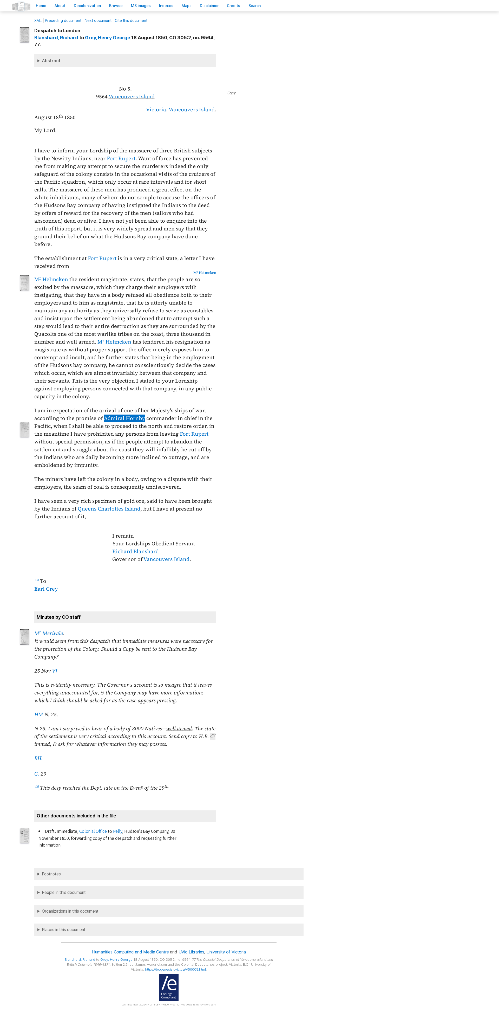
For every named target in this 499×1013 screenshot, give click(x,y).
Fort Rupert (121, 158)
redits (233, 5)
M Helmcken (204, 272)
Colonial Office (93, 831)
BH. (38, 758)
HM (38, 714)
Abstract (51, 60)
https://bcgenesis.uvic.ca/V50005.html (175, 969)
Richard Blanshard (135, 551)
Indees (166, 5)
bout (60, 5)
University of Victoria (226, 951)
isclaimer (209, 5)
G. (36, 773)
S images (141, 5)
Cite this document (131, 20)
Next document (98, 20)
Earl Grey (46, 588)
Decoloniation (87, 5)
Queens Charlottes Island (109, 508)
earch (254, 5)
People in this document (64, 892)
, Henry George (107, 37)
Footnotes (51, 874)
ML (38, 20)
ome (41, 5)
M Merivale (48, 633)
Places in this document (64, 929)
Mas (187, 5)
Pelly (117, 831)
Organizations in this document (70, 911)
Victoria (156, 109)
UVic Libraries (191, 951)
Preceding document (63, 20)
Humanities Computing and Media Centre (130, 951)
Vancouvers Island (132, 96)
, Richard (56, 37)
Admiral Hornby (124, 418)
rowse (116, 5)
